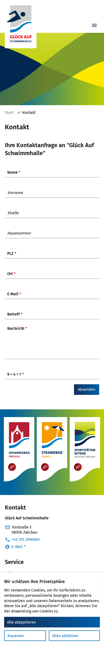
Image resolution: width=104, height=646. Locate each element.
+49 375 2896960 (26, 539)
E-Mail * (18, 546)
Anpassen (15, 635)
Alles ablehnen (65, 635)
